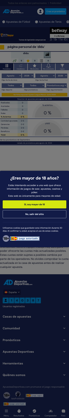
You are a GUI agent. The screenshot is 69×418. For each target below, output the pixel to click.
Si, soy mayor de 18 (34, 204)
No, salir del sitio (34, 214)
